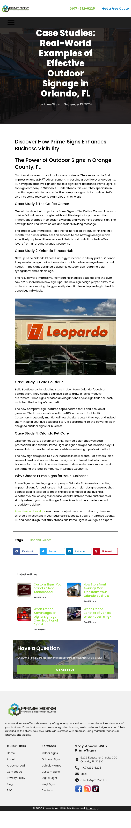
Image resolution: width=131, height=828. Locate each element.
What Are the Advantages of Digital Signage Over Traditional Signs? (46, 616)
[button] (115, 8)
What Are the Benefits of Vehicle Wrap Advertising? (98, 613)
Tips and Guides (40, 540)
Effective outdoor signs (30, 511)
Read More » (40, 597)
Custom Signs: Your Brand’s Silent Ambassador (48, 588)
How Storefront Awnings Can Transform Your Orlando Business (97, 590)
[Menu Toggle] (11, 22)
